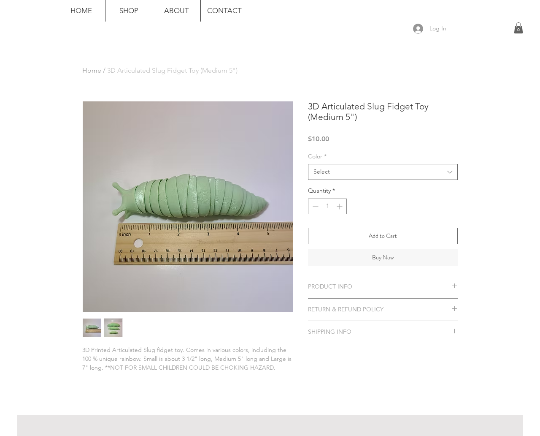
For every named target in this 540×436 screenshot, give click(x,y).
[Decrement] (314, 206)
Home (91, 70)
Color (317, 156)
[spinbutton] (327, 206)
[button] (518, 27)
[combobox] (383, 172)
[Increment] (340, 206)
